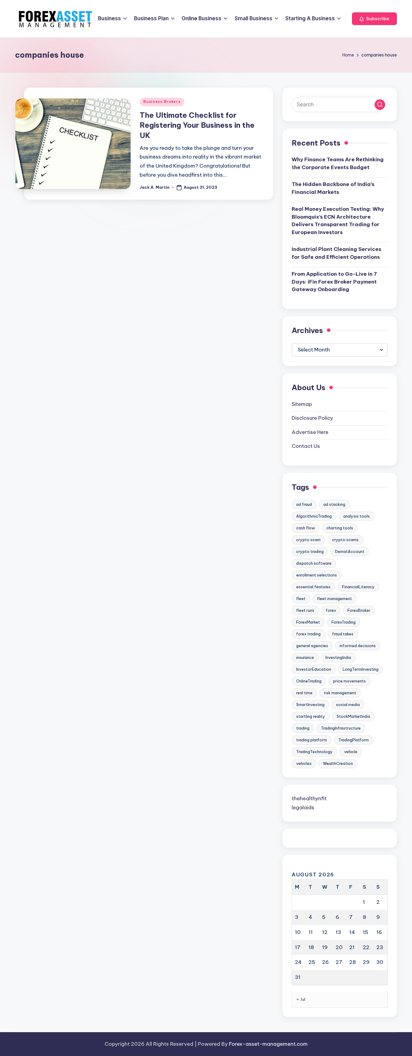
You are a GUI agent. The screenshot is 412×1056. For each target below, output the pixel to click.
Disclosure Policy (312, 418)
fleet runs (305, 610)
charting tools (339, 527)
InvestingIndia (338, 657)
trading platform (311, 739)
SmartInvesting (310, 704)
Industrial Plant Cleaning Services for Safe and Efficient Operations (336, 253)
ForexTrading (343, 622)
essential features (313, 586)
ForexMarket (308, 622)
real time (304, 692)
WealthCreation (338, 763)
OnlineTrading (309, 681)
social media (348, 704)
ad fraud (304, 504)
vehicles (304, 763)
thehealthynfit (309, 798)
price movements (349, 681)
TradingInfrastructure (341, 728)
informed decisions (358, 645)
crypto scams (345, 539)
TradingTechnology (314, 751)
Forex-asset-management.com (268, 1044)
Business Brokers (162, 101)
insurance (305, 657)
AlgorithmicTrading (314, 516)
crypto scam (308, 539)
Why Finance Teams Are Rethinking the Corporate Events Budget (338, 163)
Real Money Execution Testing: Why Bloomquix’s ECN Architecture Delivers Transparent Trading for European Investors (338, 221)
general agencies (312, 645)
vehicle (350, 751)
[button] (374, 18)
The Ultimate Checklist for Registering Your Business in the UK (197, 125)
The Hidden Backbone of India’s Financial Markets (333, 188)
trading (302, 728)
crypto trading (310, 551)
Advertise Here (310, 432)
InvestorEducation (313, 669)
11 (311, 932)
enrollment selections (316, 575)
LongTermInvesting (361, 669)
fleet (301, 598)
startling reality (310, 716)
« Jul (301, 999)
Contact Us (306, 446)
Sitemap (302, 404)
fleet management (334, 598)
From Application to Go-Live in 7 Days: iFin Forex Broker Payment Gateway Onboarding (334, 282)
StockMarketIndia (353, 716)
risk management (340, 692)
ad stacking (334, 504)
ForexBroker (358, 610)
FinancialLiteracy (358, 586)
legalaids (303, 807)
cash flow (305, 527)
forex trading (308, 633)
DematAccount (349, 551)
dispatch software (313, 563)
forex (331, 610)
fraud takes (342, 633)
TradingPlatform (353, 739)
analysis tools (356, 516)
